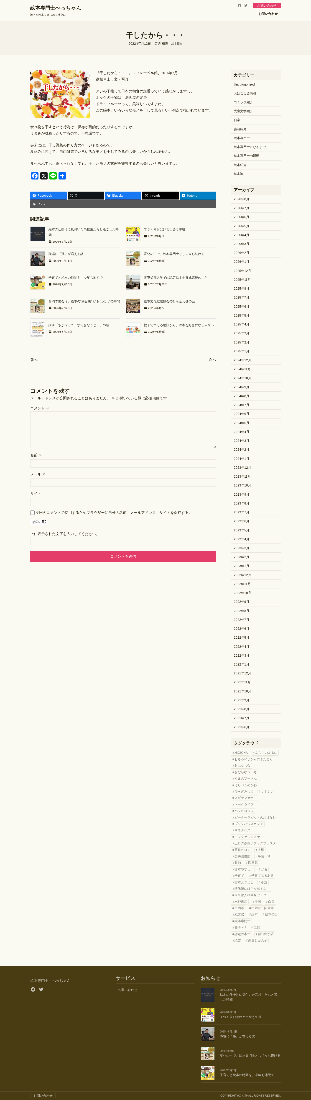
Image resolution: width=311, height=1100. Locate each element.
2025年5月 (241, 315)
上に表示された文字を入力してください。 (64, 534)
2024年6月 (241, 414)
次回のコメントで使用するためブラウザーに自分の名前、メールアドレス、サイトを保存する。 (114, 513)
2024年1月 (241, 458)
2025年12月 (242, 271)
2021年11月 (242, 682)
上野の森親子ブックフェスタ (255, 843)
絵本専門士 (242, 138)
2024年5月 (241, 423)
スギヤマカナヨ (246, 798)
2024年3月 (241, 440)
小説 (264, 882)
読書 (238, 940)
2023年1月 (241, 566)
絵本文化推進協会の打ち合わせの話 (169, 301)
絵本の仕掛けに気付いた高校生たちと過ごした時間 (250, 997)
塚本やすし (242, 869)
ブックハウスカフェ (249, 824)
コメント (39, 408)
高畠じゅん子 (257, 940)
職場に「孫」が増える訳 (66, 254)
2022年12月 (242, 575)
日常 (237, 120)
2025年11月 (242, 279)
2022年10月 (242, 593)
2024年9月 (241, 387)
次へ (212, 360)
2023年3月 (241, 548)
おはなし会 (242, 765)
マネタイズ (242, 830)
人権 (261, 850)
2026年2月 (241, 253)
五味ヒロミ (242, 850)
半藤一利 (264, 856)
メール (38, 474)
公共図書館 (242, 856)
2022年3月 (241, 655)
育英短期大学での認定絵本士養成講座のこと (176, 277)
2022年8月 (241, 611)
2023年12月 (242, 467)
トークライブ (244, 804)
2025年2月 (241, 342)
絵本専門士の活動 (246, 156)
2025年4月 (241, 324)
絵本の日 (271, 914)
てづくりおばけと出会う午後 (164, 229)
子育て (239, 875)
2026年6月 (241, 217)
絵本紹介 (176, 43)
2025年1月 (241, 351)
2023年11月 (242, 476)
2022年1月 (241, 664)
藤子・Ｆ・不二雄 (247, 927)
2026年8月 (241, 199)
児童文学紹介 (243, 111)
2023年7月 (241, 512)
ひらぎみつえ (244, 791)
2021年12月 (242, 673)
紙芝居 (239, 914)
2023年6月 (241, 521)
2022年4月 (241, 646)
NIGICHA (241, 752)
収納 (238, 862)
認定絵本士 (242, 934)
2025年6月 (241, 306)
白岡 (271, 901)
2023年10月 (242, 485)
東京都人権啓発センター (252, 895)
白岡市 (239, 908)
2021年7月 (241, 718)
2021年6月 (241, 727)
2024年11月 (242, 369)
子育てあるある (262, 875)
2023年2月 (241, 557)
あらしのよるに (266, 752)
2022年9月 (241, 601)
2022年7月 (241, 620)
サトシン (267, 791)
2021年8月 (241, 709)
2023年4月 (241, 539)
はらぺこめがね (246, 785)
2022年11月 (242, 584)
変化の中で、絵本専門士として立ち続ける (174, 254)
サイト (35, 493)
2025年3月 (241, 333)
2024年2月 (241, 449)
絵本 (254, 914)
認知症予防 (266, 934)
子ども (262, 869)
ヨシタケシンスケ (247, 837)
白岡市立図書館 (262, 908)
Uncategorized (244, 84)
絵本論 (238, 174)
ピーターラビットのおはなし (255, 817)
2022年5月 (241, 637)
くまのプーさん (246, 778)
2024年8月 (241, 396)
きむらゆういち (246, 772)
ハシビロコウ (244, 811)
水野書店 (241, 901)
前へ (34, 360)
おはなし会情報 (245, 93)
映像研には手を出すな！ (252, 888)
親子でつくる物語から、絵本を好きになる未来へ (179, 325)
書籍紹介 (240, 129)
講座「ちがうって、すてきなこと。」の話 (78, 325)
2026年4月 (241, 235)
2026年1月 (241, 261)
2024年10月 (242, 378)
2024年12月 (242, 360)
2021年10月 (242, 691)
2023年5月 (241, 530)
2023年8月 (241, 503)
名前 (36, 455)
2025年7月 (241, 297)
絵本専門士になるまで (250, 147)
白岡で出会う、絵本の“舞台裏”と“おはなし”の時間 (84, 301)
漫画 (258, 901)
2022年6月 (241, 628)
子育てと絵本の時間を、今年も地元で (75, 277)
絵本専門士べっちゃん (56, 8)
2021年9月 (241, 700)
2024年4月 (241, 432)
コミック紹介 (243, 102)
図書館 (253, 862)
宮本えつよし (244, 882)
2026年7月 (241, 208)
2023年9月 (241, 494)
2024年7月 (241, 405)
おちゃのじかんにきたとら (254, 759)
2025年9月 (241, 288)
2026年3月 (241, 244)
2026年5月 (241, 226)
